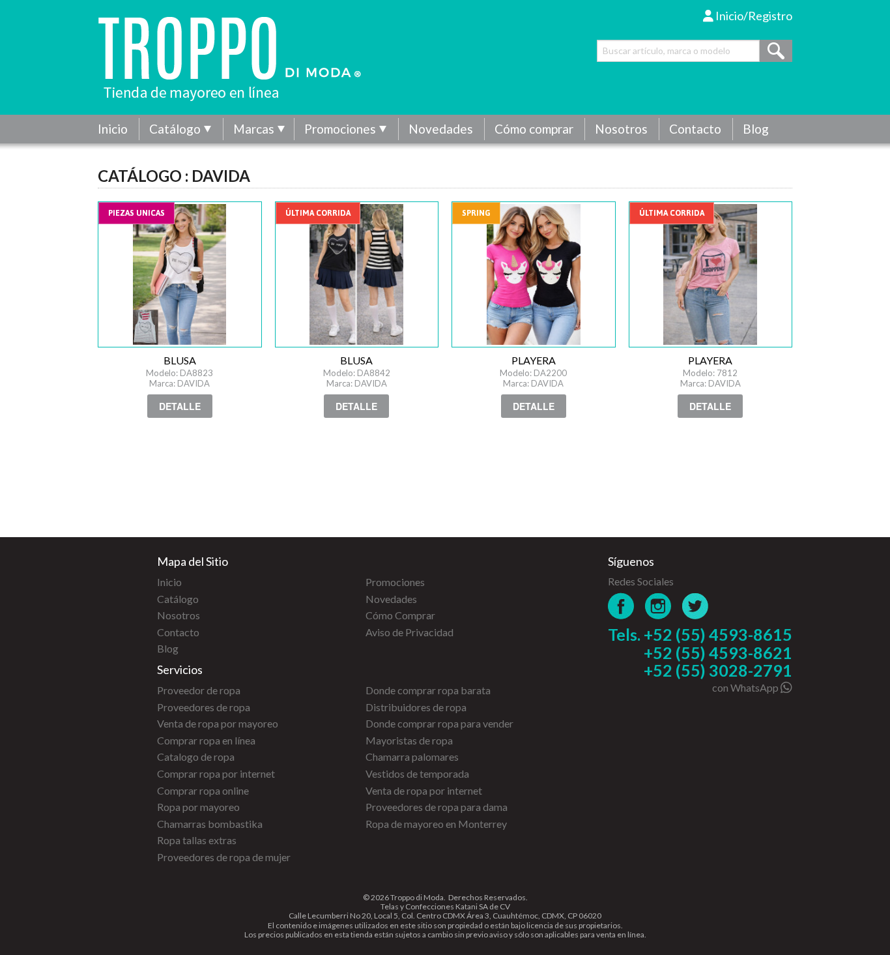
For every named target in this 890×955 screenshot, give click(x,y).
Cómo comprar (534, 128)
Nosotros (621, 128)
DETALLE (180, 406)
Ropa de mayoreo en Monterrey (436, 823)
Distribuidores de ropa (416, 707)
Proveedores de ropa (203, 707)
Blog (756, 128)
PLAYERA (533, 274)
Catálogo (175, 128)
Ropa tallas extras (197, 840)
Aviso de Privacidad (409, 632)
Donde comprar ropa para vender (439, 723)
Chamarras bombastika (210, 823)
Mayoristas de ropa (409, 740)
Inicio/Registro (752, 15)
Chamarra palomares (412, 756)
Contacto (695, 128)
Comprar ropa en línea (206, 740)
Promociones (340, 128)
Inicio (113, 128)
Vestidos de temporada (417, 773)
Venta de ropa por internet (424, 790)
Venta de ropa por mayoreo (217, 723)
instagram (658, 606)
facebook (621, 606)
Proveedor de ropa (198, 690)
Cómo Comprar (400, 615)
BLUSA (179, 274)
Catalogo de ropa (196, 756)
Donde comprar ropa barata (428, 690)
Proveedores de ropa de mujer (224, 857)
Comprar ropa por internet (216, 773)
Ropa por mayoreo (198, 807)
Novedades (441, 128)
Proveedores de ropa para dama (437, 807)
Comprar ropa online (203, 790)
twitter (695, 606)
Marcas (253, 128)
